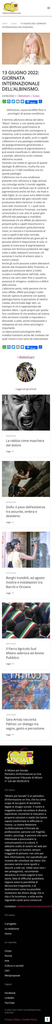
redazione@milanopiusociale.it (34, 906)
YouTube (10, 1002)
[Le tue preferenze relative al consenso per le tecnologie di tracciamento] (47, 1019)
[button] (48, 8)
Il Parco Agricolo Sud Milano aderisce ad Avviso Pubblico (25, 653)
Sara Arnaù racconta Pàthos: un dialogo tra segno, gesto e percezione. (25, 723)
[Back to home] (11, 8)
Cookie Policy (29, 1019)
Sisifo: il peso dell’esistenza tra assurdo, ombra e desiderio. (25, 511)
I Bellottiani (23, 95)
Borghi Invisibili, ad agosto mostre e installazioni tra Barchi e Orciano (25, 582)
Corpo (36, 95)
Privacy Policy (12, 1019)
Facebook (10, 992)
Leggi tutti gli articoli (26, 389)
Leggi (8, 451)
